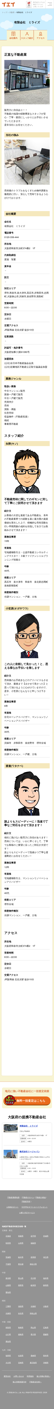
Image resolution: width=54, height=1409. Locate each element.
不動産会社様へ (35, 1381)
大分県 (8, 1362)
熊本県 (45, 1355)
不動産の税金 (40, 1197)
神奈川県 (33, 1264)
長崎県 (33, 1355)
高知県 (8, 1341)
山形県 (20, 1243)
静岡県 (45, 1285)
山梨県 (8, 1285)
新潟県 (8, 1278)
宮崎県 (20, 1362)
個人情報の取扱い (43, 1376)
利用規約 (30, 1376)
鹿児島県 (33, 1362)
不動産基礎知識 (13, 1197)
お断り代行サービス (27, 1212)
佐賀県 (20, 1355)
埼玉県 (45, 1257)
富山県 (20, 1278)
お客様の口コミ (12, 1207)
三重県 (8, 1306)
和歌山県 (33, 1313)
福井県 (45, 1278)
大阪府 (45, 1306)
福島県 (33, 1243)
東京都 (20, 1264)
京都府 (33, 1306)
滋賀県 (20, 1306)
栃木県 (20, 1257)
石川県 (33, 1278)
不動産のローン (28, 1197)
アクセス (41, 37)
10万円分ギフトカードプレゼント (34, 1207)
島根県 (20, 1327)
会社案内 (13, 37)
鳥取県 (8, 1327)
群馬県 (33, 1257)
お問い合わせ (19, 1376)
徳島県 (20, 1334)
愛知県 (8, 1292)
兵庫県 (8, 1313)
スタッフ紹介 (27, 37)
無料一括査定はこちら (31, 1100)
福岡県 (8, 1355)
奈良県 (20, 1313)
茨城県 (8, 1257)
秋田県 (8, 1243)
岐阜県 (33, 1285)
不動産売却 (26, 1201)
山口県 (8, 1334)
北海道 (8, 1236)
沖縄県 (45, 1362)
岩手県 (33, 1236)
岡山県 (33, 1327)
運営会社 (7, 1376)
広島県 (45, 1327)
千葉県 (8, 1264)
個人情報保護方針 (19, 1381)
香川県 (33, 1334)
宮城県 (45, 1236)
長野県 (20, 1285)
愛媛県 (45, 1334)
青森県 (20, 1236)
